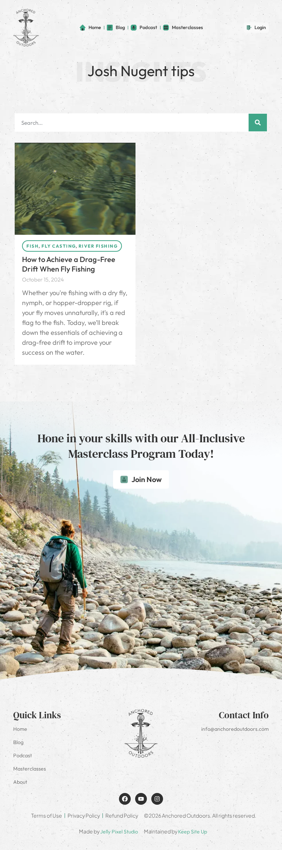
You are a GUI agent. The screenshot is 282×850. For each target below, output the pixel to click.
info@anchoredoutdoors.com (235, 729)
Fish (32, 246)
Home (20, 729)
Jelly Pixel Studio (119, 831)
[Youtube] (141, 799)
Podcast (22, 755)
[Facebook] (125, 799)
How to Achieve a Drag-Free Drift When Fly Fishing (68, 264)
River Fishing (98, 246)
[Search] (258, 122)
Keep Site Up (192, 831)
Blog (18, 742)
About (20, 782)
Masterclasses (29, 768)
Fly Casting (58, 246)
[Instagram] (157, 799)
